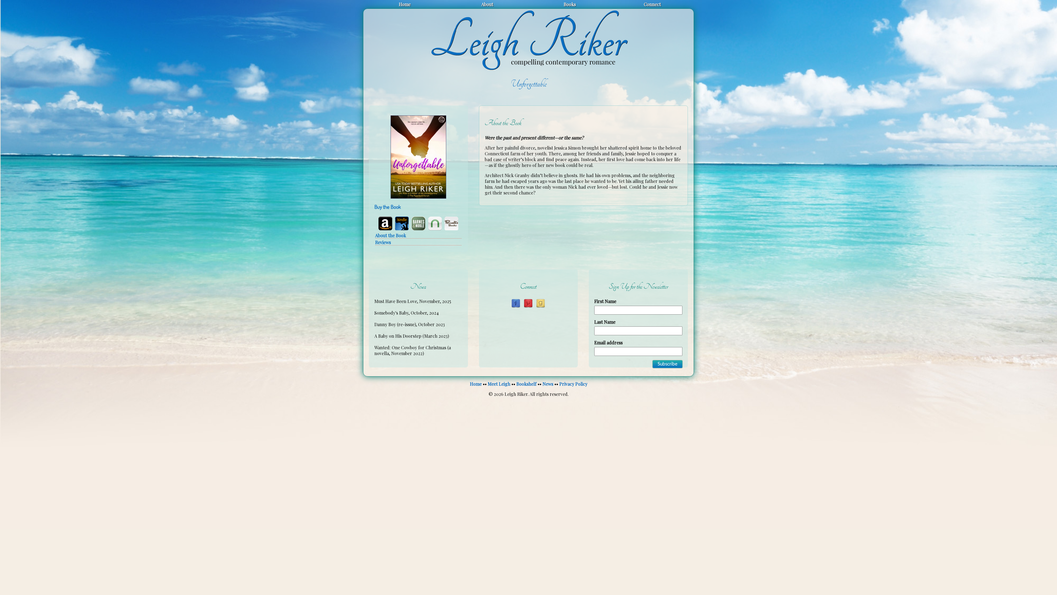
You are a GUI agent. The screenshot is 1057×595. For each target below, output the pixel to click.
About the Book (390, 235)
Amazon (385, 223)
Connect (652, 4)
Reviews (383, 242)
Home (405, 4)
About (487, 4)
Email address (608, 342)
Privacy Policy (573, 384)
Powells (451, 223)
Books (570, 4)
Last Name (604, 322)
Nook (435, 223)
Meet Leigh (499, 384)
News (548, 384)
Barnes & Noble (418, 223)
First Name (605, 301)
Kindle (402, 223)
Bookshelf (526, 384)
